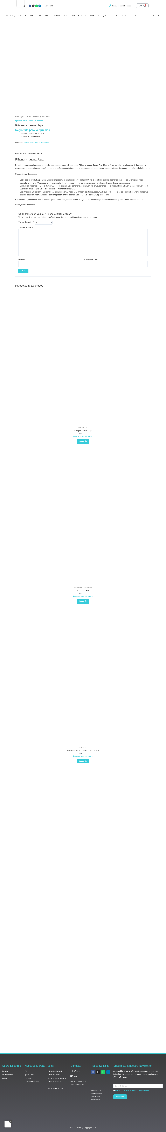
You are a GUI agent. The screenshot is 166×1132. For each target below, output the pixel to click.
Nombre (22, 259)
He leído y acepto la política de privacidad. (132, 1090)
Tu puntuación (26, 222)
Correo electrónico (92, 259)
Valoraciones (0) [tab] (35, 153)
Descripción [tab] (20, 153)
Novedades (38, 121)
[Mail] (71, 1076)
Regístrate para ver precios (32, 130)
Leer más (83, 441)
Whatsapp (78, 1071)
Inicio (17, 117)
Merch (30, 121)
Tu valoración (25, 227)
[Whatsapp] (71, 1071)
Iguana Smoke (25, 117)
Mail (75, 1076)
